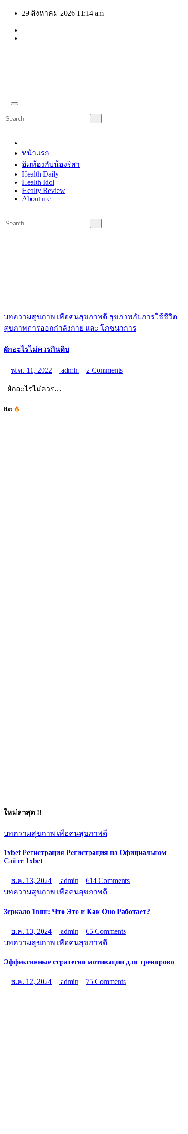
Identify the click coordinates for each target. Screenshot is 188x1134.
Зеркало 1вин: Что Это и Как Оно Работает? (77, 911)
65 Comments (106, 931)
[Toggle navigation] (14, 103)
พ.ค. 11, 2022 (31, 370)
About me (36, 199)
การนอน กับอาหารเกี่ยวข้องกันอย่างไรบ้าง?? (75, 1014)
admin (69, 370)
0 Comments (104, 1035)
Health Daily (40, 174)
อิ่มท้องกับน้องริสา (51, 164)
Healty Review (43, 190)
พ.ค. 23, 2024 (31, 1035)
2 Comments (104, 370)
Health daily (49, 60)
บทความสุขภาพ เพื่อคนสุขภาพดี (56, 317)
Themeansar (21, 1110)
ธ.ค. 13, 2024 (31, 880)
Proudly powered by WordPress (50, 1102)
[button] (6, 109)
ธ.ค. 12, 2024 (31, 981)
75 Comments (106, 981)
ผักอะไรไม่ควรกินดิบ (36, 349)
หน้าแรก (35, 153)
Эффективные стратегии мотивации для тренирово (89, 962)
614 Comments (108, 880)
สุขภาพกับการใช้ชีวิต (143, 317)
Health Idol (38, 182)
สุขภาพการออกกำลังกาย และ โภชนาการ (70, 328)
